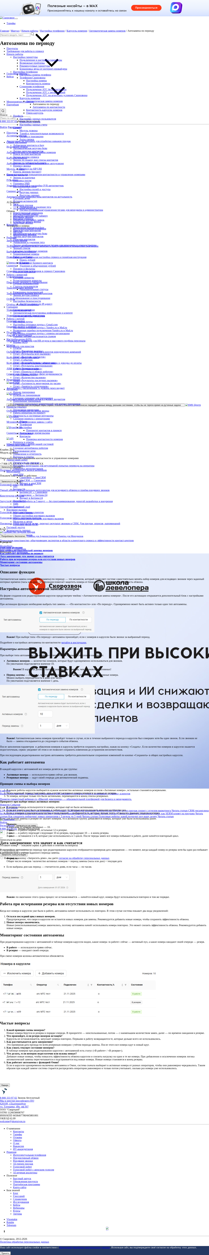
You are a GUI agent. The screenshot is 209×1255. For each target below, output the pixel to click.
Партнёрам (13, 104)
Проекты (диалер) (16, 406)
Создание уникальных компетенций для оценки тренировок (46, 404)
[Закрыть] (1, 837)
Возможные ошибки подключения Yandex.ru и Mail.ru (43, 330)
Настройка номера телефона (35, 74)
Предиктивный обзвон (26, 1158)
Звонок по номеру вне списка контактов (35, 160)
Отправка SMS (21, 183)
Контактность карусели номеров (44, 110)
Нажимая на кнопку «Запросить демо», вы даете (56, 858)
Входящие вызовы (17, 509)
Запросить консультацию (13, 854)
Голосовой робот (22, 1166)
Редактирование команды (27, 280)
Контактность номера (38, 83)
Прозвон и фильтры (24, 268)
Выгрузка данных (30, 195)
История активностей (25, 201)
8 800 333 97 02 (8, 121)
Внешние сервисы (23, 218)
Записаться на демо (11, 481)
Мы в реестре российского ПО (17, 1100)
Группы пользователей (26, 283)
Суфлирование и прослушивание (31, 298)
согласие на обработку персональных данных (84, 858)
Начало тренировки (24, 392)
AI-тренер (12, 389)
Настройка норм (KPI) (19, 339)
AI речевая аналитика (25, 1172)
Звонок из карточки (24, 177)
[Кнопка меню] (16, 18)
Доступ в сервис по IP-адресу (36, 304)
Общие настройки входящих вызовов (34, 515)
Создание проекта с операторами (31, 418)
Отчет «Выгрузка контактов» (29, 357)
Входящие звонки (23, 1160)
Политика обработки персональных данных (24, 1241)
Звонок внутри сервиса (26, 157)
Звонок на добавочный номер (29, 163)
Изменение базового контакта (36, 262)
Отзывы (17, 1137)
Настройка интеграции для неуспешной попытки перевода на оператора (53, 465)
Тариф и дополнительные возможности (42, 133)
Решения (11, 1152)
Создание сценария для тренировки (33, 398)
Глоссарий (19, 1196)
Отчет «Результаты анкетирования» (33, 365)
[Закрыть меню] (19, 820)
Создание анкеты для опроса (29, 315)
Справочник (20, 1199)
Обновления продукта (25, 1181)
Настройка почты (23, 321)
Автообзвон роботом (18, 445)
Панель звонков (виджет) (27, 171)
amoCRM (18, 474)
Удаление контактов (24, 271)
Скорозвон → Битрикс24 (33, 495)
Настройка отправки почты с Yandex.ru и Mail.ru (40, 327)
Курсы (16, 1210)
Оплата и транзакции (31, 136)
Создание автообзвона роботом (30, 448)
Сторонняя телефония (32, 86)
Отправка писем (22, 180)
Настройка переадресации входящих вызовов (38, 518)
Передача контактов (24, 239)
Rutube (10, 1222)
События (15, 804)
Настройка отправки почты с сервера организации (41, 333)
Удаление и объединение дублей (38, 265)
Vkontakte (12, 1219)
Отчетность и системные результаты (33, 415)
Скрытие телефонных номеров (30, 251)
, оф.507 (14, 1105)
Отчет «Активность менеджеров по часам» (37, 383)
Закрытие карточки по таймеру (30, 215)
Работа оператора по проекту (29, 412)
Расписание (26, 433)
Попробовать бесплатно (13, 536)
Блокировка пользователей (28, 292)
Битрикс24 (19, 489)
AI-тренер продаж (23, 205)
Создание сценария (24, 309)
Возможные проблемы (32, 63)
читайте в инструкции (73, 642)
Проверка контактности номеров (44, 439)
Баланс (17, 127)
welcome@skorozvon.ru (12, 1121)
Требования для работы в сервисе (25, 51)
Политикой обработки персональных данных (84, 1247)
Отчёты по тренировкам (26, 395)
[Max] (108, 1228)
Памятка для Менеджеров (70, 536)
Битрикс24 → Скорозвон (33, 492)
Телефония (26, 424)
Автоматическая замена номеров (44, 101)
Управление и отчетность (27, 454)
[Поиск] (16, 820)
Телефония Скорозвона (32, 77)
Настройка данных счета (33, 124)
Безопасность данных (19, 530)
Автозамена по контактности (49, 107)
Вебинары (18, 1207)
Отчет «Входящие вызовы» (28, 351)
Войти (3, 127)
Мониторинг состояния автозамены (21, 562)
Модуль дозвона (29, 130)
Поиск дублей (27, 260)
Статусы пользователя (25, 286)
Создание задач (21, 198)
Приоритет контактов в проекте (44, 430)
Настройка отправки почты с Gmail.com (35, 324)
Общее (23, 421)
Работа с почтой (15, 318)
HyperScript (19, 501)
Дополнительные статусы (34, 289)
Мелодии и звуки (22, 521)
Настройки (26, 427)
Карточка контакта (17, 174)
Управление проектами (26, 409)
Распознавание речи (24, 451)
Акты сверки (27, 139)
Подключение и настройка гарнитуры (41, 60)
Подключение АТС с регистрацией (45, 92)
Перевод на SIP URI (31, 168)
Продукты (12, 48)
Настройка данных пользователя (38, 118)
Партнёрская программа (26, 1184)
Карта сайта (19, 1187)
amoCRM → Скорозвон (33, 480)
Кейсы (10, 76)
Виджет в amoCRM (30, 483)
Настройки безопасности (27, 301)
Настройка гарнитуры (25, 57)
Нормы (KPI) (20, 342)
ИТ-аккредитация (23, 1149)
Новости (5, 804)
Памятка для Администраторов (42, 536)
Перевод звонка (22, 165)
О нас (16, 1143)
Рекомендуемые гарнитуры (35, 66)
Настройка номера (36, 80)
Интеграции (13, 471)
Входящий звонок (23, 512)
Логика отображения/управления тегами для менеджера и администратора (61, 210)
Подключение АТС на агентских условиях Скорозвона (56, 95)
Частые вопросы (10, 565)
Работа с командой (17, 274)
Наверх (4, 1085)
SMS (15, 503)
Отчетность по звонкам (26, 462)
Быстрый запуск (22, 1178)
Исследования (21, 1202)
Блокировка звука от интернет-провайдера (43, 68)
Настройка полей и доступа (35, 189)
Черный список (21, 248)
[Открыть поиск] (3, 111)
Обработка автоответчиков (28, 468)
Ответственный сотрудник (28, 212)
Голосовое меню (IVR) (25, 524)
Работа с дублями (22, 257)
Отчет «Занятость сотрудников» (31, 386)
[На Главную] (13, 1094)
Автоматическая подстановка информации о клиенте (43, 312)
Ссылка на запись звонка (27, 221)
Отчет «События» (23, 359)
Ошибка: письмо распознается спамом (34, 336)
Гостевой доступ (16, 527)
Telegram (11, 1225)
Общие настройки (17, 142)
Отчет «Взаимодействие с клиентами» (34, 362)
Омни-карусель (34, 113)
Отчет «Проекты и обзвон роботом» (33, 371)
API (15, 486)
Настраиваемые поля (24, 186)
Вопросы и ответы (23, 442)
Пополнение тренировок (27, 401)
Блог (15, 1193)
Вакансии (18, 1146)
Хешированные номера (26, 254)
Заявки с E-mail (21, 506)
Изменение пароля (30, 121)
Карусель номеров (30, 98)
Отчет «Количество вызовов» (29, 377)
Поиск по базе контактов (27, 154)
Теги (15, 204)
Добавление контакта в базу (28, 145)
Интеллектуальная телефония (29, 1155)
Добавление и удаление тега (35, 207)
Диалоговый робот (17, 459)
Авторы (17, 1213)
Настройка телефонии (25, 71)
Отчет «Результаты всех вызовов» (32, 354)
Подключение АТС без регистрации (46, 89)
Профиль (18, 115)
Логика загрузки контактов (28, 151)
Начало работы (15, 54)
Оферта (17, 1140)
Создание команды (23, 277)
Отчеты (11, 345)
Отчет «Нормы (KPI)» (25, 374)
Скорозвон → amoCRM (33, 477)
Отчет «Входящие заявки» (27, 368)
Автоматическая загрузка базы (30, 148)
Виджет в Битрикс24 (31, 498)
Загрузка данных (29, 192)
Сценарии (12, 307)
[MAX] (2, 834)
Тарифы (11, 23)
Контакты (12, 224)
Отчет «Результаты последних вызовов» (35, 380)
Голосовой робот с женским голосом (33, 1169)
